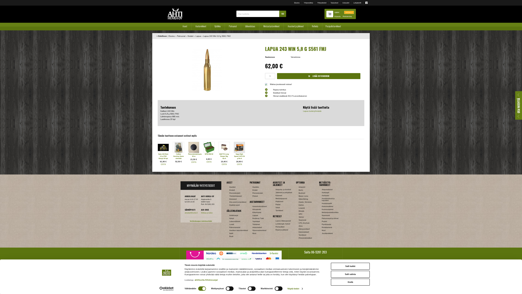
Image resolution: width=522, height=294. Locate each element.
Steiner (301, 217)
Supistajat (256, 221)
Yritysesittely (308, 3)
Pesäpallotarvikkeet (333, 26)
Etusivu (297, 3)
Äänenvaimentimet (259, 230)
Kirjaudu (337, 16)
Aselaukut (325, 196)
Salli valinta (350, 274)
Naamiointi (326, 215)
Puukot (324, 221)
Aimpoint (302, 187)
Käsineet (279, 196)
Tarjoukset (334, 3)
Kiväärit (232, 190)
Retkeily (315, 26)
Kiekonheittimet (327, 206)
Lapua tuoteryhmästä (312, 111)
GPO (300, 214)
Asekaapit (325, 193)
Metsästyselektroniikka (330, 212)
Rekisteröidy (347, 16)
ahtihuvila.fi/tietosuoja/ (206, 280)
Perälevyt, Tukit (258, 218)
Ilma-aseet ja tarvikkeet (237, 202)
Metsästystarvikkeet (271, 26)
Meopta (301, 211)
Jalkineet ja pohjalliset (284, 193)
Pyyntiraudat (326, 224)
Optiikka (218, 26)
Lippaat (255, 215)
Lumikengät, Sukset (283, 224)
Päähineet (279, 202)
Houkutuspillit (327, 203)
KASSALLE (349, 12)
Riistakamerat (327, 227)
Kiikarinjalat (256, 212)
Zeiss (301, 226)
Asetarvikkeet (200, 26)
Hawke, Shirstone (305, 202)
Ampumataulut (327, 190)
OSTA (163, 164)
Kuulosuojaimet (327, 209)
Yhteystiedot (321, 3)
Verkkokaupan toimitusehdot (201, 221)
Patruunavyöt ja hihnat (330, 218)
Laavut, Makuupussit (283, 221)
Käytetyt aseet (234, 205)
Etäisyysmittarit (304, 229)
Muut (254, 233)
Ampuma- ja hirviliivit (283, 190)
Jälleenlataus (250, 26)
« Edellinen (162, 36)
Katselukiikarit (304, 232)
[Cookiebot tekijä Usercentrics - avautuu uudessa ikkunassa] (166, 289)
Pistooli (255, 196)
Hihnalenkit (256, 209)
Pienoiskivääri (257, 193)
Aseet (185, 26)
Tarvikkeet (279, 211)
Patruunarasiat (234, 227)
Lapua (198, 36)
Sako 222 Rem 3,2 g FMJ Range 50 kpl (163, 156)
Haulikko (255, 187)
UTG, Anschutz (304, 223)
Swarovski (302, 220)
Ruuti (231, 236)
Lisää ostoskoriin (320, 76)
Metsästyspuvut (281, 199)
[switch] (230, 288)
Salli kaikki (350, 266)
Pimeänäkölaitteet (305, 238)
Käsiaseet (233, 199)
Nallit (231, 233)
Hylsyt (231, 218)
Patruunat (233, 26)
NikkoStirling (303, 199)
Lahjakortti (357, 3)
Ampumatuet (257, 227)
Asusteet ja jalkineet (296, 26)
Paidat (278, 205)
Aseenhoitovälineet (259, 206)
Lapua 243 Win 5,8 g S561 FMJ (217, 36)
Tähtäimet (256, 224)
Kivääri (190, 36)
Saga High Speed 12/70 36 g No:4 (239, 156)
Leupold (302, 208)
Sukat (278, 208)
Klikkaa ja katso (207, 213)
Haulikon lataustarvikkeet (238, 230)
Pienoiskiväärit (234, 193)
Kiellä (350, 282)
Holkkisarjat (233, 215)
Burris (301, 190)
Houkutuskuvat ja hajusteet (328, 199)
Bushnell (302, 193)
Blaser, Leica (303, 196)
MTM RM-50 (209, 154)
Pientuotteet (280, 227)
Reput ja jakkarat (282, 230)
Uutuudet (345, 3)
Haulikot (232, 187)
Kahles (301, 205)
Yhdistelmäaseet (235, 196)
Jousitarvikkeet (327, 233)
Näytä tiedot (293, 288)
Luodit (231, 224)
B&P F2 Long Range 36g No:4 (224, 156)
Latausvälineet (234, 221)
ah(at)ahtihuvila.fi (191, 213)
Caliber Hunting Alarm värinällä (178, 156)
